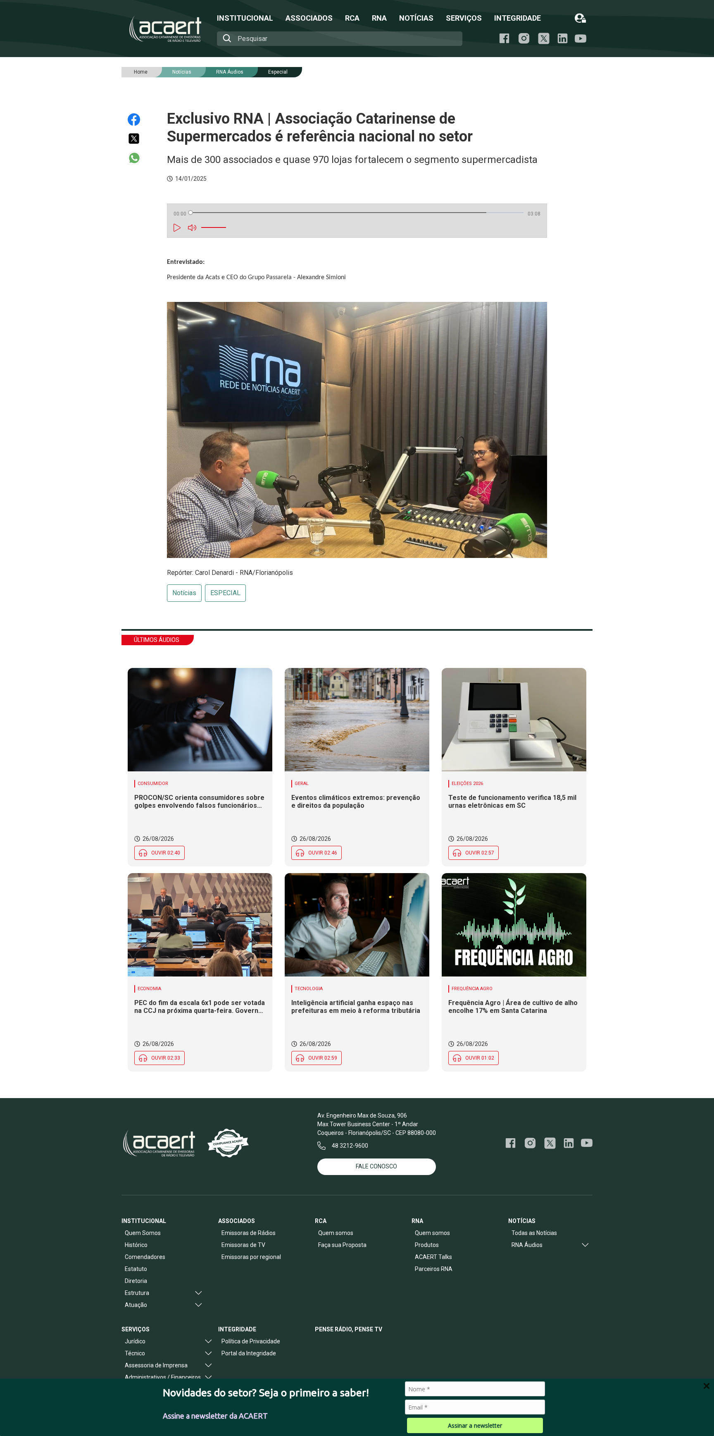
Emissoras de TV (243, 1245)
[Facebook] (504, 38)
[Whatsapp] (138, 158)
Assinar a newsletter (475, 1425)
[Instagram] (524, 38)
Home (141, 72)
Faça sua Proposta (342, 1245)
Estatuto (136, 1269)
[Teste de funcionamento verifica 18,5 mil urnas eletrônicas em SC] (514, 719)
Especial (278, 72)
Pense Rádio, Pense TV (348, 1329)
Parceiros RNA (433, 1269)
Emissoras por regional (251, 1257)
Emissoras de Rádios (248, 1233)
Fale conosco (376, 1166)
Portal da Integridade (248, 1353)
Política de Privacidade (250, 1341)
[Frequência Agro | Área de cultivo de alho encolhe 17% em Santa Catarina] (514, 924)
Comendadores (145, 1257)
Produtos (427, 1245)
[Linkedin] (562, 38)
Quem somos (335, 1233)
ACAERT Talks (433, 1257)
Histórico (136, 1245)
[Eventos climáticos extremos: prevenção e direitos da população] (357, 719)
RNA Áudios (229, 72)
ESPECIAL (225, 593)
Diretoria (136, 1281)
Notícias (184, 593)
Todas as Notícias (534, 1233)
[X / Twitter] (543, 38)
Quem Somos (143, 1233)
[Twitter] (138, 138)
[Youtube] (580, 39)
